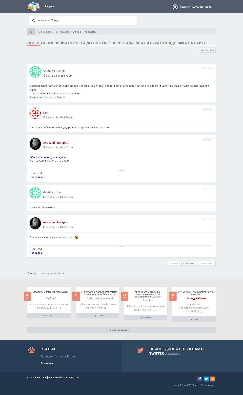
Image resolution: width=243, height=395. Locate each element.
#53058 (207, 68)
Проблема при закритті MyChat (50, 292)
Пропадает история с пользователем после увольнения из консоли (147, 294)
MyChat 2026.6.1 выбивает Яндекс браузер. (196, 293)
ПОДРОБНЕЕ (49, 315)
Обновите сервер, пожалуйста (48, 157)
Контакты (74, 377)
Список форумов (48, 31)
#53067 (207, 139)
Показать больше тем (121, 329)
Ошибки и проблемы (85, 31)
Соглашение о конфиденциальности (47, 377)
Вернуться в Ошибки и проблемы (47, 273)
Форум (48, 6)
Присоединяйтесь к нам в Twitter (176, 351)
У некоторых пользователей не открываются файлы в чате (99, 293)
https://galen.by (45, 93)
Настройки (175, 263)
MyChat (65, 31)
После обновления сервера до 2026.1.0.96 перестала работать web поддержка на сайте (116, 43)
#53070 (207, 189)
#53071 (207, 219)
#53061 (207, 109)
